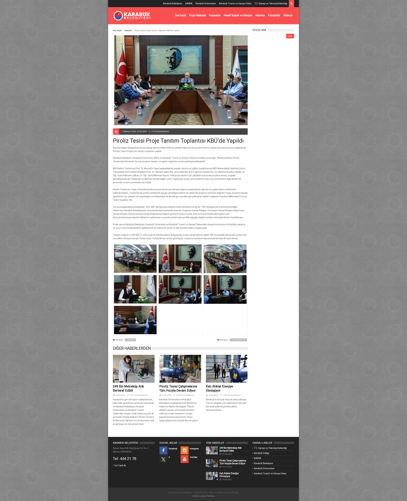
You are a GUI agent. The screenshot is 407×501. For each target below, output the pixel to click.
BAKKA (188, 3)
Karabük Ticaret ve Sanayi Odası (235, 3)
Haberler (128, 30)
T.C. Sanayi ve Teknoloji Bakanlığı (271, 3)
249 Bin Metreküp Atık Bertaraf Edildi (231, 449)
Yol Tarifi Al (120, 465)
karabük (131, 340)
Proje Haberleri (238, 340)
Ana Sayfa (117, 30)
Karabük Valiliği (261, 453)
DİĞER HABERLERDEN (132, 348)
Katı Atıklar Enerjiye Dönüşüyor (229, 474)
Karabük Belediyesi (172, 3)
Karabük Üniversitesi (206, 3)
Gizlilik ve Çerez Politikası (203, 496)
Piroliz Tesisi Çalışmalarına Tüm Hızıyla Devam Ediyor (233, 462)
